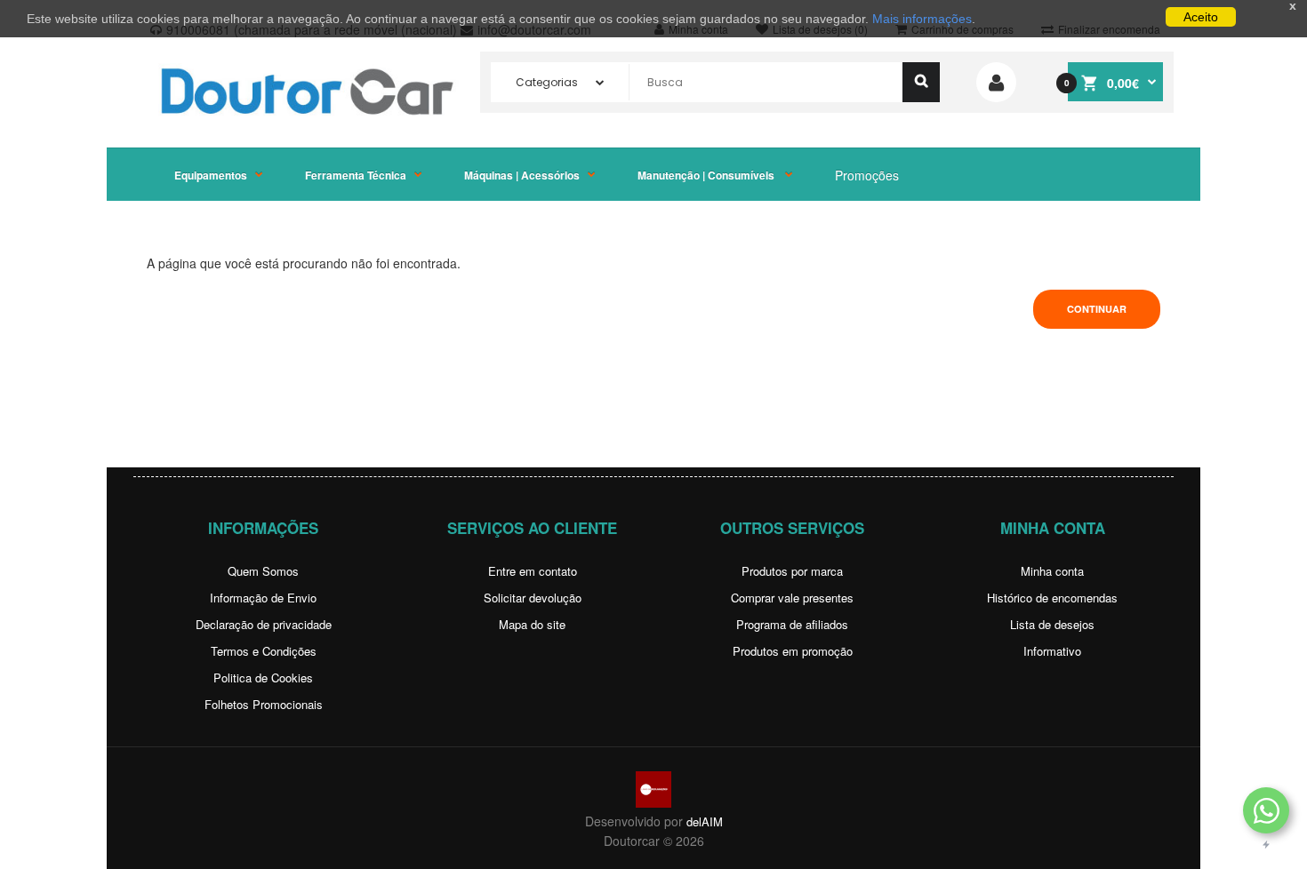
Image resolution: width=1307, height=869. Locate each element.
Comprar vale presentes (792, 597)
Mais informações (922, 19)
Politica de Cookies (263, 677)
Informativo (1052, 650)
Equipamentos (210, 175)
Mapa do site (532, 624)
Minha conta (1052, 570)
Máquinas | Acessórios (522, 175)
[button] (1266, 810)
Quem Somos (263, 570)
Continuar (1097, 308)
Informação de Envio (263, 597)
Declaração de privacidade (264, 624)
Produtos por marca (792, 570)
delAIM (704, 821)
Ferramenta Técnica (355, 175)
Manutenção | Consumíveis (707, 175)
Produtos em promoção (793, 650)
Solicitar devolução (532, 597)
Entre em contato (532, 570)
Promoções (867, 175)
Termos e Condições (264, 650)
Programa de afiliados (792, 624)
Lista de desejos (1052, 624)
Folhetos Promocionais (263, 704)
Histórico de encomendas (1052, 597)
